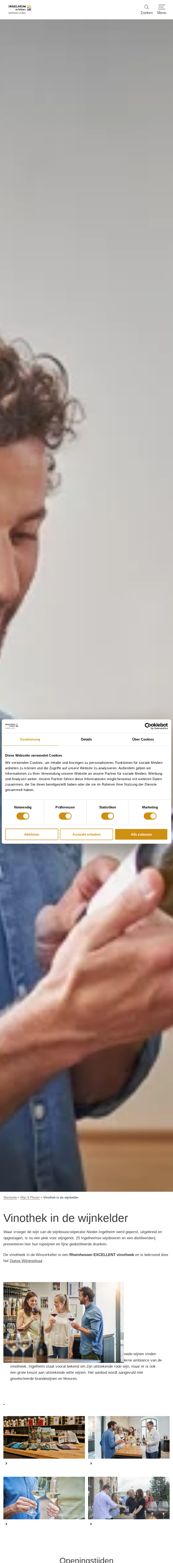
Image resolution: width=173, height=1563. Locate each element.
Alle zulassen (141, 834)
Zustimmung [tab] (30, 739)
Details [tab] (86, 739)
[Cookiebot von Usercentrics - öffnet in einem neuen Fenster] (148, 726)
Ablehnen (31, 834)
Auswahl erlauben (86, 834)
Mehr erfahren (44, 1444)
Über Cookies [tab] (143, 739)
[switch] (65, 816)
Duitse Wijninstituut (26, 1261)
